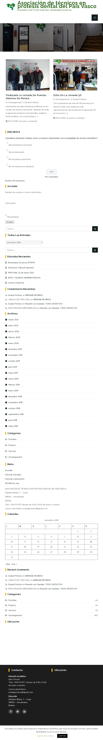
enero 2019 (13, 390)
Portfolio (12, 439)
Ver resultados (51, 177)
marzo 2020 (13, 331)
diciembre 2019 (15, 349)
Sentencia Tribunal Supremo (21, 267)
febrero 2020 (14, 337)
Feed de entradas (13, 474)
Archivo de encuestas (15, 180)
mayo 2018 (13, 426)
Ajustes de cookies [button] (45, 736)
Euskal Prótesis (32, 102)
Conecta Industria (16, 283)
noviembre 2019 (15, 355)
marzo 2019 (13, 379)
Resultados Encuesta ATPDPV (21, 262)
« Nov (7, 564)
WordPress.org (12, 483)
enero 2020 (13, 343)
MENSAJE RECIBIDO (34, 295)
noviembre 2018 (15, 402)
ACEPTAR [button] (62, 736)
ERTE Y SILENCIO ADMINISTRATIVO (24, 277)
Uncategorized (14, 102)
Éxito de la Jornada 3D (67, 95)
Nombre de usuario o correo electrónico (23, 192)
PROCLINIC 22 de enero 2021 (21, 272)
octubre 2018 (14, 408)
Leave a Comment (29, 121)
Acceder (10, 222)
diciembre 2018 (15, 396)
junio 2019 (12, 367)
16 (91, 542)
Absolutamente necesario (20, 145)
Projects (12, 445)
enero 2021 (13, 325)
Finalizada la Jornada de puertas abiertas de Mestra (26, 97)
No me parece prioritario (20, 159)
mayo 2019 (13, 373)
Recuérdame (13, 217)
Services (12, 451)
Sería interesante (16, 152)
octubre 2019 (14, 361)
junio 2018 (12, 420)
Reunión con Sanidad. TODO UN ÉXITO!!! (43, 304)
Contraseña (10, 203)
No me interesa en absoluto (21, 166)
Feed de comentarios (14, 479)
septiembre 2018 (15, 414)
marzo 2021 (13, 319)
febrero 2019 (14, 384)
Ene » (14, 564)
